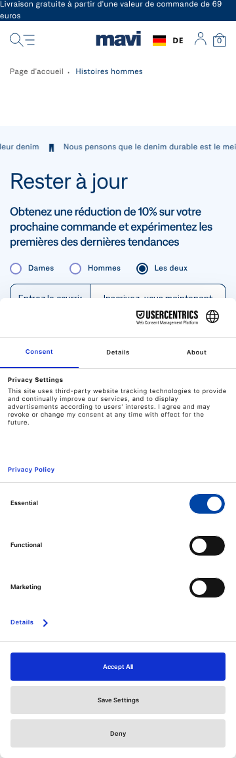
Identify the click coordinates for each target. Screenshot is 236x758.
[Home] (118, 40)
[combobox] (168, 41)
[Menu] (22, 41)
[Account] (200, 40)
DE (178, 40)
